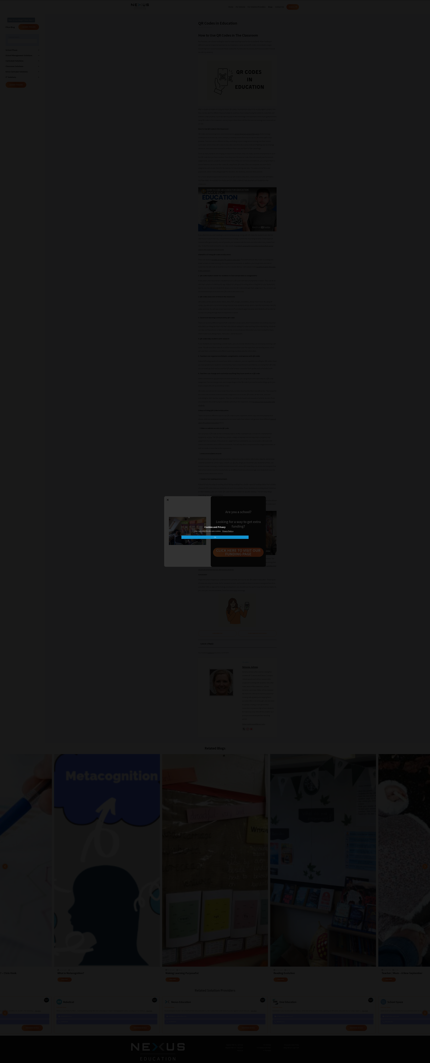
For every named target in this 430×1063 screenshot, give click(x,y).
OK (215, 537)
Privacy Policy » (227, 531)
